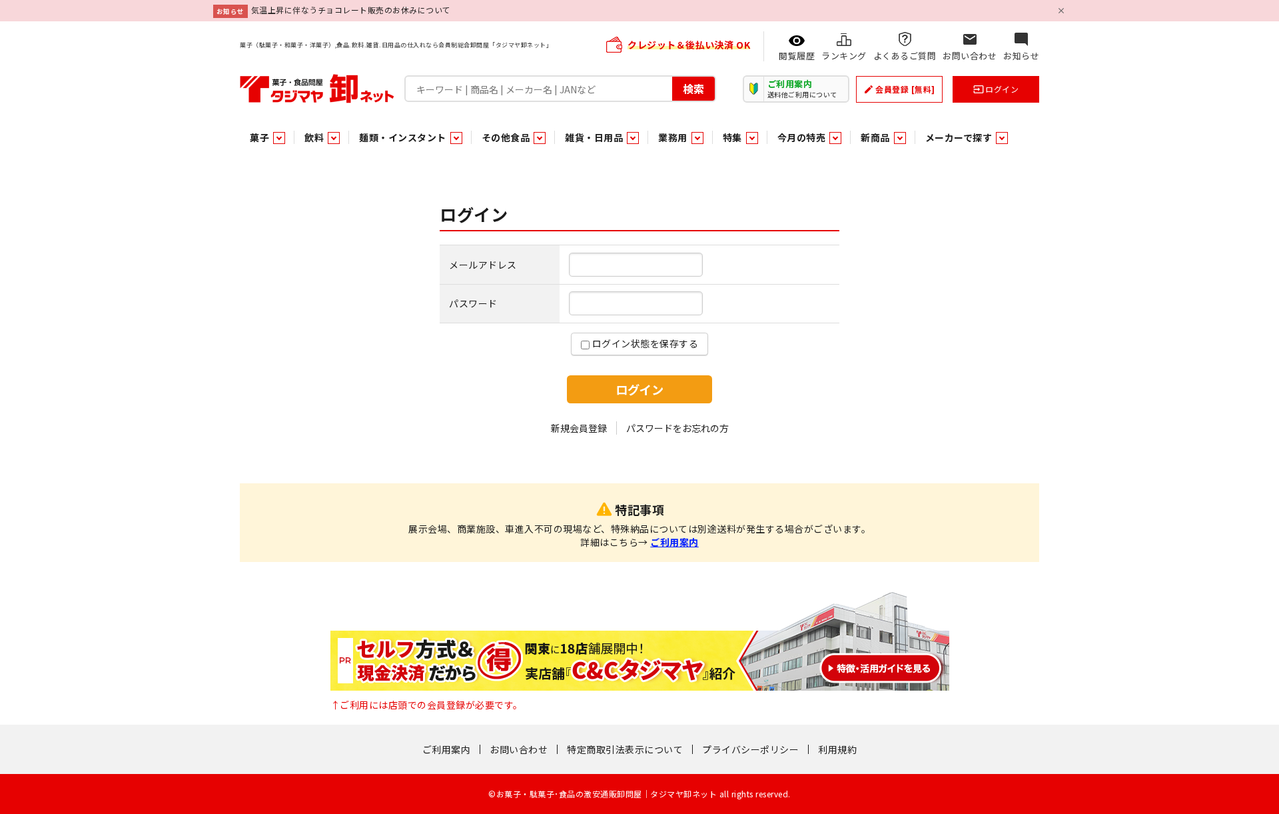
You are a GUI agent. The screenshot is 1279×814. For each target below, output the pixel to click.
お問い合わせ (519, 749)
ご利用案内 (674, 542)
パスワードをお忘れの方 (677, 428)
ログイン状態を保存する (644, 343)
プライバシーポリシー (750, 749)
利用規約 (837, 749)
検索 (693, 88)
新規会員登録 (579, 428)
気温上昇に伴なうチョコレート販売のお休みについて (351, 9)
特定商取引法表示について (625, 749)
